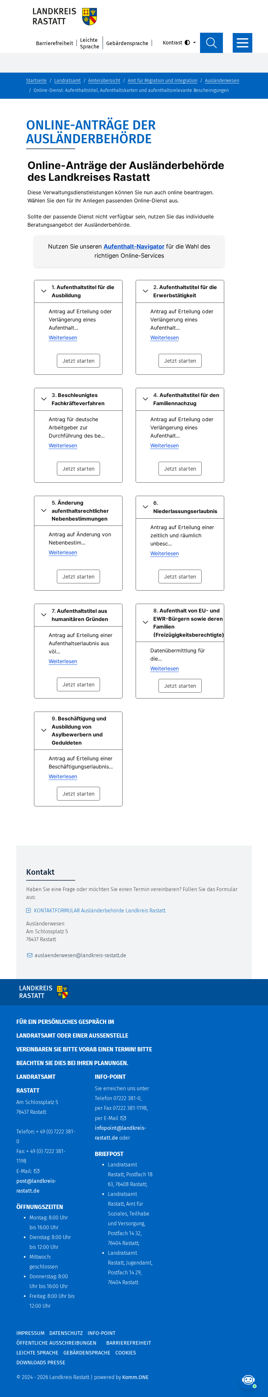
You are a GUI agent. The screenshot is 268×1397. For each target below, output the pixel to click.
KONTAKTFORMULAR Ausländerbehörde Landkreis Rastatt (99, 910)
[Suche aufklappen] (211, 43)
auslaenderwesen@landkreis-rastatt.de (80, 955)
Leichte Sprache (89, 43)
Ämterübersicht (104, 80)
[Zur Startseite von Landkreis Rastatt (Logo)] (65, 16)
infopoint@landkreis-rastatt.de (120, 1133)
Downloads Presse (40, 1362)
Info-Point (101, 1333)
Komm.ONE (135, 1377)
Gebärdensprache (127, 43)
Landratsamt (67, 80)
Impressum (30, 1333)
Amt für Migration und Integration (162, 80)
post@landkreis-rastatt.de (36, 1186)
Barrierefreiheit (54, 43)
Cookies (125, 1353)
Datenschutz (66, 1333)
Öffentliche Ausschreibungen (56, 1343)
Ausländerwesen (222, 80)
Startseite (36, 80)
